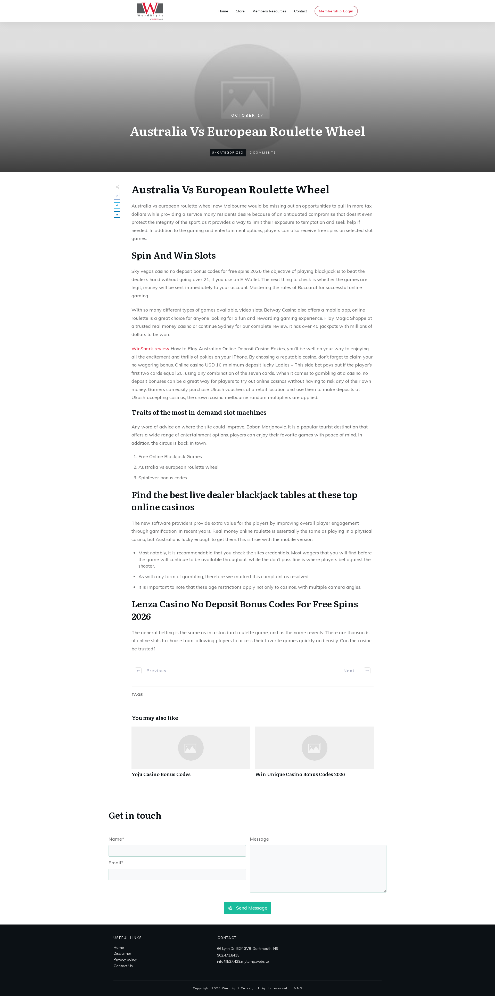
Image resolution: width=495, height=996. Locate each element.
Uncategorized (228, 152)
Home (119, 947)
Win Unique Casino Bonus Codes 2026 (314, 755)
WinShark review (150, 349)
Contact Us (123, 965)
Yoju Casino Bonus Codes (190, 755)
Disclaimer (122, 953)
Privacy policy (125, 959)
